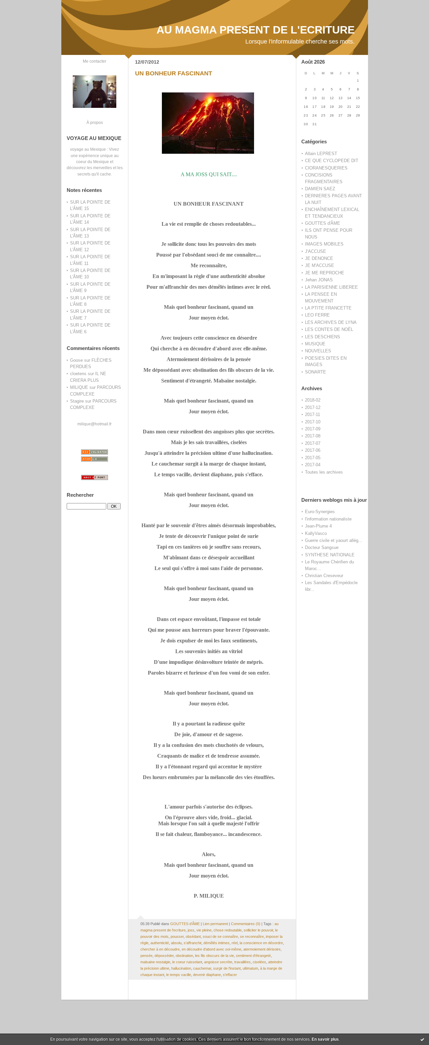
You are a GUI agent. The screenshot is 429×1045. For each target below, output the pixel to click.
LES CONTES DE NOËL (329, 329)
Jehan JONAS (319, 279)
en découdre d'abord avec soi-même (211, 949)
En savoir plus (325, 1039)
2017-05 (312, 457)
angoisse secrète (218, 962)
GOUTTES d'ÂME (322, 223)
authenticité (159, 943)
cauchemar (202, 968)
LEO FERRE (317, 315)
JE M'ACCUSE (319, 265)
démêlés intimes (216, 943)
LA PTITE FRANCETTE (328, 307)
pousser (177, 936)
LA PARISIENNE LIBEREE (331, 287)
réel (235, 943)
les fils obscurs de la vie (214, 956)
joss (191, 930)
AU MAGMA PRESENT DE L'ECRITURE (256, 30)
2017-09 (312, 428)
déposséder (164, 956)
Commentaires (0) (245, 924)
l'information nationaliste (328, 518)
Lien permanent (215, 924)
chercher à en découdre (160, 949)
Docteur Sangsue (322, 547)
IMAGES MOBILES (324, 244)
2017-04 (312, 464)
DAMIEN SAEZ (320, 188)
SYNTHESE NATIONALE (330, 554)
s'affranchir (192, 943)
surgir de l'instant (227, 968)
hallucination (181, 968)
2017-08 (312, 435)
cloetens (78, 373)
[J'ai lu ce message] (422, 1039)
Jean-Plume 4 (318, 526)
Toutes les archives (324, 472)
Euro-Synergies (320, 511)
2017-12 (312, 407)
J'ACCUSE (315, 251)
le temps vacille (178, 975)
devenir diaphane (207, 975)
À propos (94, 122)
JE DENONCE (319, 258)
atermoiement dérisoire (262, 949)
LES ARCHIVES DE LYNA (331, 322)
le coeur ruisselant (187, 962)
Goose (76, 360)
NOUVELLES (318, 350)
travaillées (242, 962)
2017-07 (312, 443)
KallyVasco (316, 533)
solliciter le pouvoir (258, 930)
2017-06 (312, 450)
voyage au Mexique (88, 149)
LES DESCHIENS (322, 336)
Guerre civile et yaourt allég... (333, 540)
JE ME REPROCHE (324, 272)
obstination (184, 956)
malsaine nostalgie (155, 962)
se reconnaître (252, 936)
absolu (176, 943)
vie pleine (203, 930)
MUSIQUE (315, 343)
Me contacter (94, 61)
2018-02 (312, 400)
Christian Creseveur (324, 575)
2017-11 (312, 414)
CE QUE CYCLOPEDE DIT (331, 160)
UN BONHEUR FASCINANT (173, 73)
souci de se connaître (220, 936)
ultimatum (250, 968)
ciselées (259, 962)
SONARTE (315, 371)
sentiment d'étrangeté (253, 956)
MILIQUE (79, 387)
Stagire (77, 401)
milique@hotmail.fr (94, 424)
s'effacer (230, 975)
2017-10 (312, 421)
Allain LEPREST (321, 153)
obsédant (193, 936)
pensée (146, 956)
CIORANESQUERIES (326, 167)
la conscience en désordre (261, 943)
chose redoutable (227, 930)
